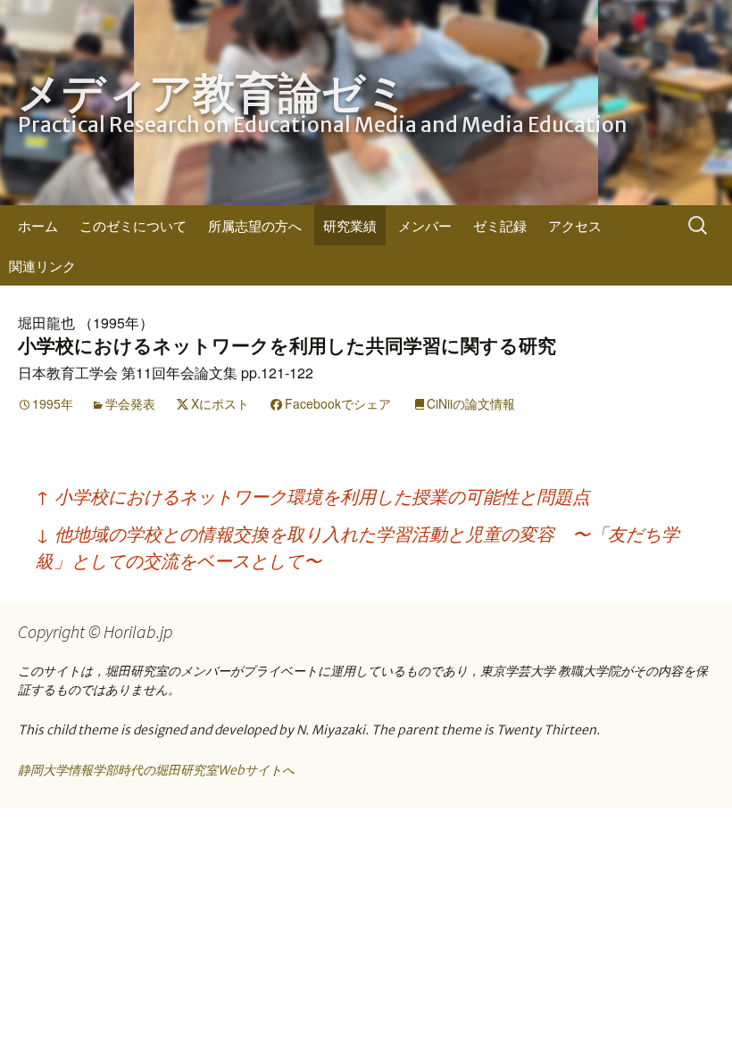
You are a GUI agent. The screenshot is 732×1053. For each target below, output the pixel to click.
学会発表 (130, 403)
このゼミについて (133, 225)
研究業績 (350, 225)
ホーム (38, 225)
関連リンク (42, 265)
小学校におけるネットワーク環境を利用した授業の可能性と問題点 (313, 496)
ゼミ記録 (500, 225)
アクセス (575, 225)
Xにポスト (220, 403)
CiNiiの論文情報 (471, 403)
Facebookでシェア (338, 403)
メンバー (425, 225)
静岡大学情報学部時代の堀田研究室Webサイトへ (156, 770)
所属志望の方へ (255, 225)
